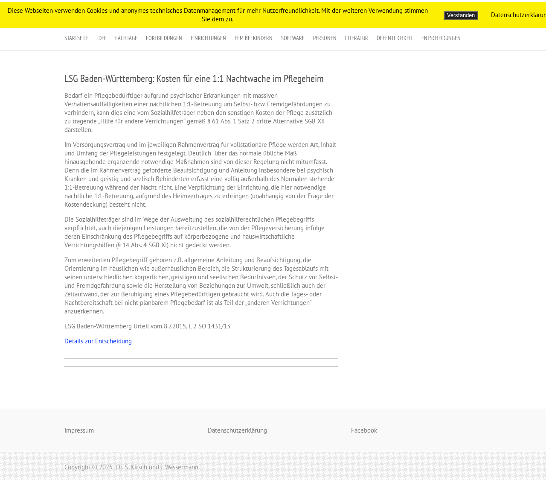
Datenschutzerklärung (237, 430)
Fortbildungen (164, 38)
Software (293, 38)
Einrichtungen (208, 38)
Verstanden (461, 15)
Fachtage (126, 38)
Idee (102, 38)
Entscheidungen (441, 38)
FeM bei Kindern (254, 38)
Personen (325, 38)
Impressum (79, 430)
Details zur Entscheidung (98, 341)
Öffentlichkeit (395, 38)
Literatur (356, 38)
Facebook (364, 430)
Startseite (76, 38)
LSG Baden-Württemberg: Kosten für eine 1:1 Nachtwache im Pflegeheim (194, 78)
